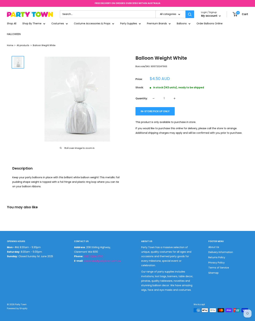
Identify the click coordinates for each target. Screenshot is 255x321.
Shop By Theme (31, 23)
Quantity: (141, 98)
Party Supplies (128, 23)
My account (209, 16)
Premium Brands (157, 23)
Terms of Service (218, 267)
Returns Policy (216, 257)
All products (23, 45)
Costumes (57, 23)
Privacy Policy (216, 262)
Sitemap (213, 273)
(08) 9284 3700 (93, 256)
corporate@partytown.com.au (102, 261)
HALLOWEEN (14, 34)
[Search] (189, 14)
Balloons (182, 23)
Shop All (11, 23)
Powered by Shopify (17, 308)
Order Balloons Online (210, 23)
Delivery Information (220, 252)
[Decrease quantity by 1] (153, 98)
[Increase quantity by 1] (174, 98)
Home (10, 45)
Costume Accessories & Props (92, 23)
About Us (213, 247)
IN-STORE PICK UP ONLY (155, 111)
